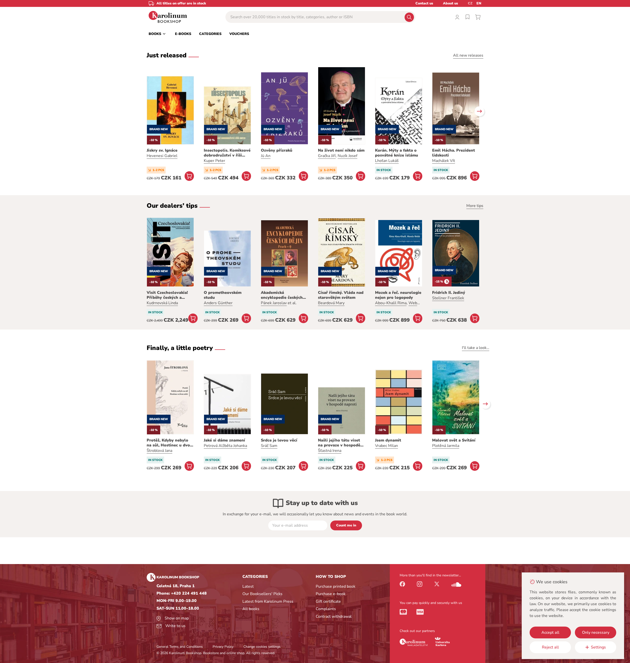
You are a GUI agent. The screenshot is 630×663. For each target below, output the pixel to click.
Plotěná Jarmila (445, 445)
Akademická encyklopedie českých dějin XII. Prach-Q (282, 295)
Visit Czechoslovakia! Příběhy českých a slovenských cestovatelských (167, 295)
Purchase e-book (331, 594)
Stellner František (448, 298)
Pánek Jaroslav (274, 303)
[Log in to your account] (457, 17)
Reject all (550, 647)
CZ (470, 3)
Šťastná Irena (329, 450)
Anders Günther (218, 303)
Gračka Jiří (327, 155)
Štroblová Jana (159, 450)
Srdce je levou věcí (279, 440)
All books (250, 609)
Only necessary (595, 632)
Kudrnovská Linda (162, 303)
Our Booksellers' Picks (262, 594)
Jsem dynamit (388, 440)
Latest (248, 586)
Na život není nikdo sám (341, 150)
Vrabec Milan (386, 445)
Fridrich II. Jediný (448, 292)
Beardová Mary (331, 303)
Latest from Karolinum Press (267, 601)
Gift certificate (328, 601)
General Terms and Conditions (180, 646)
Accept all (550, 632)
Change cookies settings (262, 646)
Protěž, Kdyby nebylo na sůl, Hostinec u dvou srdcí (169, 443)
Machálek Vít (443, 160)
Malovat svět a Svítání (453, 440)
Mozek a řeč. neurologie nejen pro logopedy (398, 295)
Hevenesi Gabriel (162, 155)
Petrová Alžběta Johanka (225, 445)
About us (450, 3)
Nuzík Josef (347, 155)
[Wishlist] (468, 17)
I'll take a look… (475, 347)
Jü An (265, 155)
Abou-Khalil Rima (391, 303)
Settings (598, 647)
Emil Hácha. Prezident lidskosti (453, 153)
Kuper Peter (214, 160)
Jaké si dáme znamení (224, 440)
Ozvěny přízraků (276, 150)
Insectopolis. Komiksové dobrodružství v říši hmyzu (227, 153)
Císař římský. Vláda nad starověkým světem (340, 295)
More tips (474, 205)
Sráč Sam (269, 445)
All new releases (468, 55)
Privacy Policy (223, 646)
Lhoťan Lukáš (387, 160)
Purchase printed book (335, 586)
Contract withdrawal (334, 616)
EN (478, 3)
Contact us (424, 3)
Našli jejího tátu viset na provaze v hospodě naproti (339, 443)
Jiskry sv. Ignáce (162, 150)
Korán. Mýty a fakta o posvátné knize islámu (396, 153)
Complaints (326, 609)
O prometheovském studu (222, 295)
